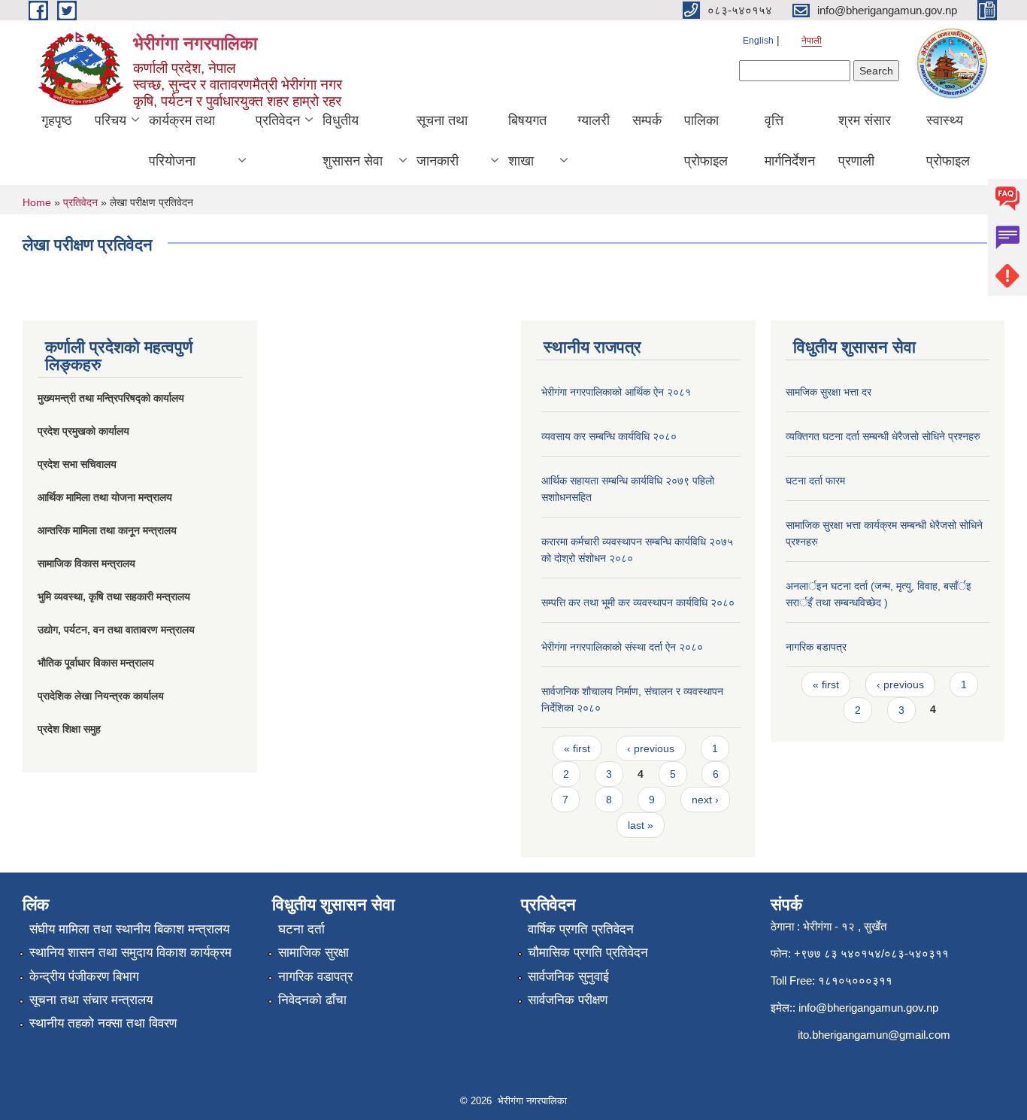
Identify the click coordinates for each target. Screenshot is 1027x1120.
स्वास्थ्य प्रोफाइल (948, 140)
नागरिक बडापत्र (816, 647)
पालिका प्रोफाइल (706, 140)
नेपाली (811, 40)
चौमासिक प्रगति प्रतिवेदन (588, 952)
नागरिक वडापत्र (315, 977)
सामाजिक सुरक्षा (313, 952)
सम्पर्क (647, 120)
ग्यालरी (593, 120)
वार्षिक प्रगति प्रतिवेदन (581, 929)
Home (37, 202)
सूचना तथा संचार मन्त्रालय (91, 1000)
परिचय (110, 120)
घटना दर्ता (301, 929)
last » (640, 825)
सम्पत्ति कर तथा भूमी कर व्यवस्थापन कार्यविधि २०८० (638, 602)
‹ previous (650, 748)
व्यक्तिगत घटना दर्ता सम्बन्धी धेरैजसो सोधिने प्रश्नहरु (883, 436)
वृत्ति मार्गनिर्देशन (790, 140)
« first (577, 748)
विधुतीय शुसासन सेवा (353, 140)
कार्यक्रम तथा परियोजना (182, 140)
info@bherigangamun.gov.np (868, 1007)
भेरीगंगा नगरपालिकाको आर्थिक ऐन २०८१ (616, 392)
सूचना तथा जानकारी (442, 140)
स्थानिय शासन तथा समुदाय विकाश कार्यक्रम (130, 952)
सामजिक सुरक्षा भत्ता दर (828, 392)
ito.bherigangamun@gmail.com (874, 1034)
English (758, 40)
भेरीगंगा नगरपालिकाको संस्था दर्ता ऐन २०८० (622, 647)
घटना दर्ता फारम (815, 481)
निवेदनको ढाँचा (312, 1000)
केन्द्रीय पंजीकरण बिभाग (84, 977)
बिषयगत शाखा (527, 140)
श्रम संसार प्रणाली (864, 140)
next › (705, 800)
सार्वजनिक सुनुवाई (568, 977)
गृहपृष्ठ (56, 120)
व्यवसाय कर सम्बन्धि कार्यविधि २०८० (609, 436)
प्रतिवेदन (278, 120)
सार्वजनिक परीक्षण (567, 1000)
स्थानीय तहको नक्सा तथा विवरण (103, 1023)
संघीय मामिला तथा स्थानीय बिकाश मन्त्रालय (129, 929)
